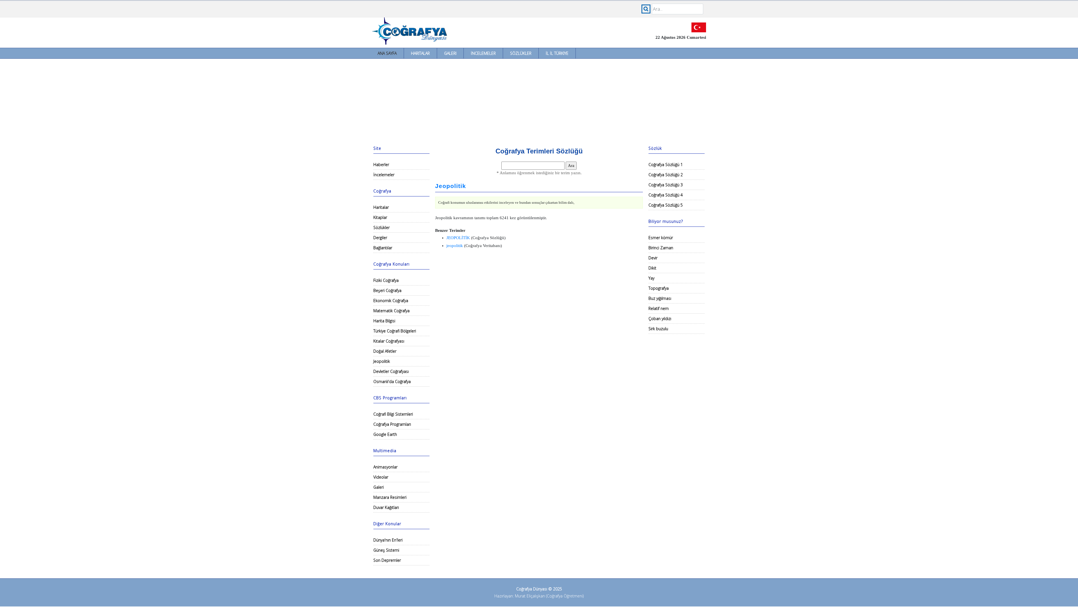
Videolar (380, 477)
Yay (651, 278)
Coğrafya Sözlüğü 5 (665, 205)
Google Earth (385, 434)
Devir (652, 258)
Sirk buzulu (658, 328)
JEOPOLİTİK (458, 237)
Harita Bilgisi (384, 320)
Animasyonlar (385, 467)
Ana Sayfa (387, 53)
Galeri (450, 53)
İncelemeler (483, 53)
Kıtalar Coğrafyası (388, 341)
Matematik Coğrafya (391, 310)
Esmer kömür (660, 237)
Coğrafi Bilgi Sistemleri (393, 414)
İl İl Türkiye (557, 53)
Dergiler (380, 237)
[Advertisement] (539, 101)
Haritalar (420, 53)
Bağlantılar (382, 247)
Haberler (381, 164)
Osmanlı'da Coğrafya (392, 381)
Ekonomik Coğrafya (390, 300)
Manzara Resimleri (389, 497)
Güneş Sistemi (386, 550)
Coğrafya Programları (392, 424)
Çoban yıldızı (659, 318)
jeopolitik (454, 245)
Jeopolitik (381, 361)
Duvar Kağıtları (386, 507)
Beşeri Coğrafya (387, 290)
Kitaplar (380, 217)
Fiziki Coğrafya (386, 280)
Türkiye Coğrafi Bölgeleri (394, 331)
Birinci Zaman (660, 247)
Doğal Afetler (384, 351)
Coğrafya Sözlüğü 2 (665, 174)
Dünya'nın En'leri (388, 540)
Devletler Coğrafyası (391, 371)
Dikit (652, 268)
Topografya (658, 288)
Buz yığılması (659, 298)
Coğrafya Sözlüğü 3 (665, 184)
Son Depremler (387, 560)
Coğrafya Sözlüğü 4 (665, 195)
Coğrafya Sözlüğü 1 (665, 164)
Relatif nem (658, 308)
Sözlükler (520, 53)
